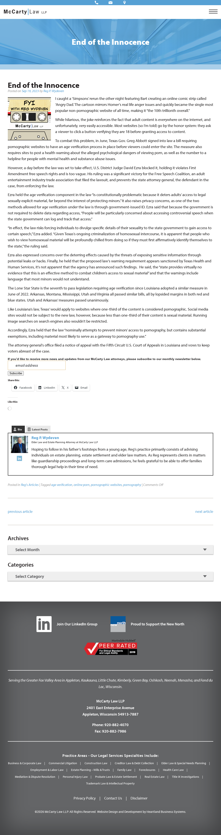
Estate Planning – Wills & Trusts (90, 770)
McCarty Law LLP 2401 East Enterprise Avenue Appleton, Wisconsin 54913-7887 (110, 708)
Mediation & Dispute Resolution (35, 777)
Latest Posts (40, 429)
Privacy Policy (85, 798)
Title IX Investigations (185, 777)
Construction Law (96, 763)
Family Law (124, 770)
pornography (132, 484)
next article (204, 511)
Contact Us (113, 798)
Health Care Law (173, 770)
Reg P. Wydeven (53, 91)
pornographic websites (106, 484)
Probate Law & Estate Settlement (116, 777)
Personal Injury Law (75, 777)
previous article (20, 511)
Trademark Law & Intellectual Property (110, 783)
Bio (20, 429)
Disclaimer (139, 798)
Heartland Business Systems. (166, 812)
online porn (82, 484)
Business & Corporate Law (24, 763)
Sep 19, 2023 (30, 91)
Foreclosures (147, 770)
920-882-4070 (116, 724)
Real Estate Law (154, 777)
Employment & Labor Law (46, 770)
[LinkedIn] (19, 459)
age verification (61, 484)
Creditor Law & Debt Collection (134, 763)
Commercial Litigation (63, 763)
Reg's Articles (30, 484)
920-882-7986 (114, 731)
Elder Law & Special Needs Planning (183, 763)
